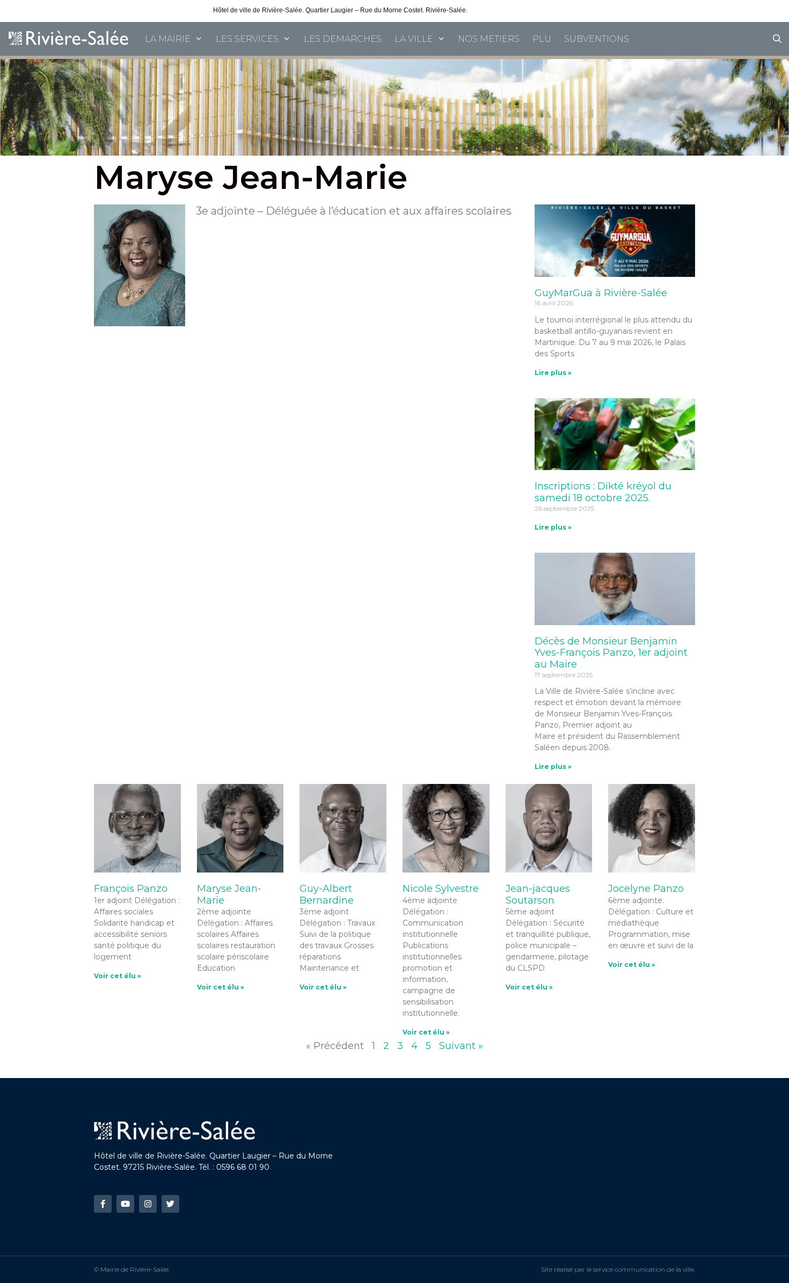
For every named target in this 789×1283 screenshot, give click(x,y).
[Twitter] (170, 1204)
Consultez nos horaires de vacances (522, 10)
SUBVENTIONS (596, 39)
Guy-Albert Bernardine (326, 894)
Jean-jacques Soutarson (538, 894)
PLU (541, 39)
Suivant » (461, 1046)
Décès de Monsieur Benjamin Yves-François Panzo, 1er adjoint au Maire (611, 652)
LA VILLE (413, 39)
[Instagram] (148, 1204)
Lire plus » (553, 373)
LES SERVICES (247, 39)
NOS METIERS (489, 39)
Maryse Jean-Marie (229, 894)
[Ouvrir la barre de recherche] (777, 39)
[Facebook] (103, 1204)
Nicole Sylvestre (441, 889)
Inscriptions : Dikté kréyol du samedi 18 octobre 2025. (603, 492)
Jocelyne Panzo (646, 889)
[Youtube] (125, 1204)
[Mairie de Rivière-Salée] (69, 39)
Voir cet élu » (117, 976)
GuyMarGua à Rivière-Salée (601, 293)
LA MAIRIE (168, 39)
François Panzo (130, 889)
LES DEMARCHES (343, 39)
